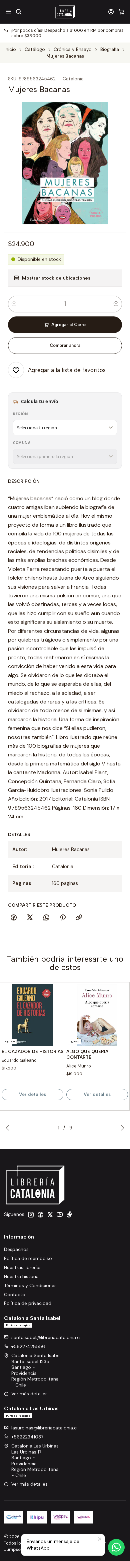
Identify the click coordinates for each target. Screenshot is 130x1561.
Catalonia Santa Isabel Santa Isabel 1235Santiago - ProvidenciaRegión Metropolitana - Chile (36, 1370)
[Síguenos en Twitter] (50, 1214)
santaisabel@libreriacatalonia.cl (46, 1337)
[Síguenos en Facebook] (40, 1214)
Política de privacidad (27, 1303)
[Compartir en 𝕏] (30, 918)
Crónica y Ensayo (73, 49)
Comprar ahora (65, 345)
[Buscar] (18, 11)
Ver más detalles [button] (29, 1394)
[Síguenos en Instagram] (30, 1214)
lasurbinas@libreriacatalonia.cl (44, 1428)
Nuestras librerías (23, 1267)
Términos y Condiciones (30, 1285)
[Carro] (121, 11)
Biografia (109, 49)
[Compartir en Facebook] (13, 918)
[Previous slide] (9, 1128)
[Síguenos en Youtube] (59, 1214)
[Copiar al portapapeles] (79, 918)
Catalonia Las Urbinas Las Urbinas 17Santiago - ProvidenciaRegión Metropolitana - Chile (35, 1460)
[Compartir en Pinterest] (62, 918)
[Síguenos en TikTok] (69, 1214)
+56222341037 (27, 1437)
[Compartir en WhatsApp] (46, 918)
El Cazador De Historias (32, 1051)
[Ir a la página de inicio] (65, 11)
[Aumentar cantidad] (116, 304)
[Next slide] (121, 1128)
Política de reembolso (28, 1258)
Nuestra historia (21, 1276)
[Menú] (8, 11)
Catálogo (35, 49)
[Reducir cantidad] (14, 304)
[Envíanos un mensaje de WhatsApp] (116, 1547)
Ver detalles (32, 1094)
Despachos (16, 1249)
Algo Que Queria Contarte (87, 1054)
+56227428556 (28, 1346)
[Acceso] (111, 11)
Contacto (14, 1294)
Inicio (10, 49)
